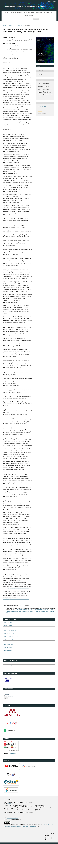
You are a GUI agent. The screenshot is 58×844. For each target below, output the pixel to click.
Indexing (6, 642)
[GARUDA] (11, 766)
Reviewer (39, 12)
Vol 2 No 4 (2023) (17, 25)
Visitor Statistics (8, 650)
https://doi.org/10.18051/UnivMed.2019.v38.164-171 (16, 599)
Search (36, 18)
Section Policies (8, 625)
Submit (5, 663)
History (46, 12)
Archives (9, 25)
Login (54, 1)
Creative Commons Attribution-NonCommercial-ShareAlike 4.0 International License (28, 825)
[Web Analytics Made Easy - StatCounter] (6, 753)
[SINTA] (11, 782)
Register (48, 1)
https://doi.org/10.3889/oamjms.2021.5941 (18, 588)
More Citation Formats (44, 96)
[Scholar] (11, 774)
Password (6, 694)
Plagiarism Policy (8, 639)
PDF (39, 66)
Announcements (29, 15)
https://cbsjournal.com (12, 818)
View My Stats (12, 753)
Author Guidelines (9, 666)
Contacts (6, 653)
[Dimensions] (29, 766)
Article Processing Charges (11, 636)
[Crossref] (11, 790)
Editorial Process (16, 12)
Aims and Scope (8, 622)
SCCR (29, 805)
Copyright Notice (8, 647)
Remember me (9, 696)
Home (6, 12)
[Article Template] (9, 681)
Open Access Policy (9, 633)
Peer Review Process (9, 628)
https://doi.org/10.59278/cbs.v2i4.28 (15, 54)
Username (6, 692)
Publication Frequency (10, 630)
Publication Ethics (8, 644)
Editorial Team (29, 12)
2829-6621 (10, 804)
